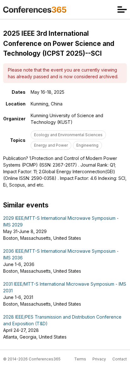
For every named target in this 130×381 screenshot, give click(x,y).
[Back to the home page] (34, 9)
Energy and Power (51, 145)
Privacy (99, 359)
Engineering (87, 145)
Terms (80, 359)
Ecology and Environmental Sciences (68, 134)
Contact (119, 359)
